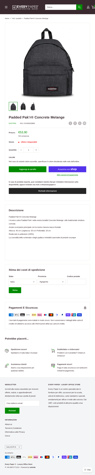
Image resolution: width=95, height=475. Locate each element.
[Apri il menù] (6, 7)
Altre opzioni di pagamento (67, 175)
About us (8, 424)
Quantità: (13, 150)
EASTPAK (12, 123)
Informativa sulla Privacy (15, 432)
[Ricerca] (79, 7)
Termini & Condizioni (13, 428)
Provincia (42, 276)
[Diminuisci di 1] (21, 149)
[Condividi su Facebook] (70, 123)
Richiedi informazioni (47, 191)
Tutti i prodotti (17, 18)
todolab (33, 467)
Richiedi (12, 411)
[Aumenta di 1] (36, 149)
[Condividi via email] (84, 123)
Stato (11, 276)
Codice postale (73, 276)
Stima (14, 290)
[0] (93, 7)
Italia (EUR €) (11, 447)
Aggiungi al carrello (27, 169)
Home (7, 18)
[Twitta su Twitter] (80, 123)
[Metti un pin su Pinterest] (75, 123)
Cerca (7, 436)
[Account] (88, 7)
